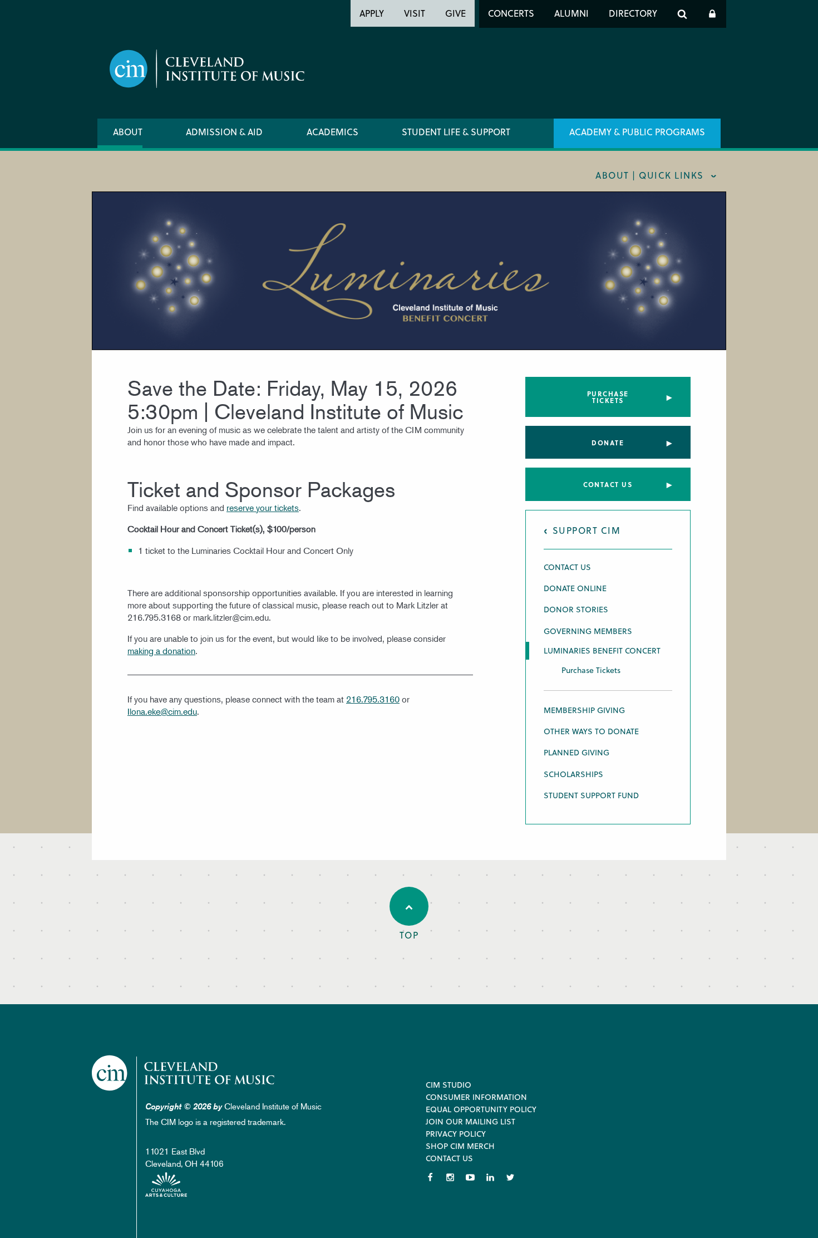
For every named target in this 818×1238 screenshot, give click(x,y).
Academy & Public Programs (637, 131)
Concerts (511, 13)
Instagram (450, 1177)
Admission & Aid (224, 131)
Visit (414, 13)
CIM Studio (448, 1084)
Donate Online (575, 588)
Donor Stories (576, 609)
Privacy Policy (456, 1133)
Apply (371, 13)
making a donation (161, 650)
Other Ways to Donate (591, 731)
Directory (633, 13)
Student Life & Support (456, 131)
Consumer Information (476, 1097)
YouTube (470, 1177)
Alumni (571, 13)
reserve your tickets (262, 507)
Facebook (430, 1177)
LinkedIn (490, 1177)
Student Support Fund (591, 795)
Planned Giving (576, 752)
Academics (332, 131)
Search (682, 14)
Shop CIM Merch (460, 1146)
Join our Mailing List (470, 1121)
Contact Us (607, 484)
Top (409, 934)
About (127, 131)
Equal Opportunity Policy (481, 1109)
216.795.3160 (373, 699)
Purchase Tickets (608, 397)
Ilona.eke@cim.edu (162, 711)
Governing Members (588, 631)
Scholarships (573, 774)
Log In (712, 14)
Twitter (510, 1177)
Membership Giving (584, 710)
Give (455, 13)
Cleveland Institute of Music (184, 1073)
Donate (608, 443)
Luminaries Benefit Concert (602, 650)
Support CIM (587, 530)
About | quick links (649, 175)
